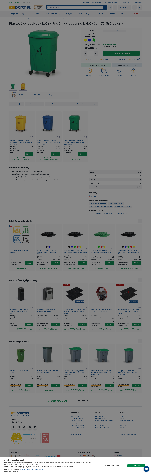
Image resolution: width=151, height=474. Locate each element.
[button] (50, 472)
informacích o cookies (25, 469)
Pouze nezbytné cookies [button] (113, 465)
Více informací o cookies (37, 469)
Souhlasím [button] (136, 465)
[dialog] (75, 465)
